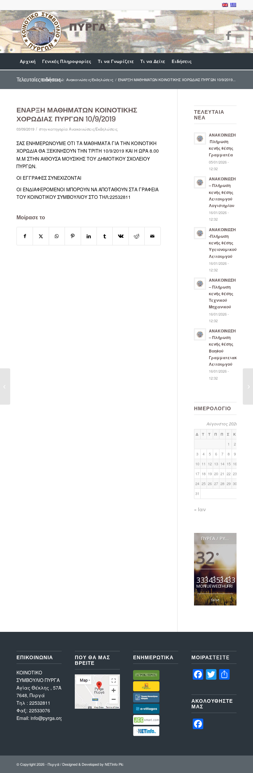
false (215, 599)
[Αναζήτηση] (233, 61)
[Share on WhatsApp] (57, 236)
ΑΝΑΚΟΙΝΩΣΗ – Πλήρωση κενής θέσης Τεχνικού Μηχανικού (222, 293)
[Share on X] (40, 236)
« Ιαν (200, 509)
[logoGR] (62, 31)
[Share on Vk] (120, 236)
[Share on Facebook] (25, 236)
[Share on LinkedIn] (89, 236)
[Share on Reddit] (136, 236)
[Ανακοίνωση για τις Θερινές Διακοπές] (5, 386)
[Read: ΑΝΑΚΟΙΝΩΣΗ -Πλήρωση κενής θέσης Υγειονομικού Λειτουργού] (200, 233)
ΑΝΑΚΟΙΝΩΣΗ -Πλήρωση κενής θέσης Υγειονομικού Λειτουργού (223, 243)
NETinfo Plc (114, 764)
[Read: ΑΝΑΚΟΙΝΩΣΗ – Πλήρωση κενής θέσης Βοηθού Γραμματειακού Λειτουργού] (200, 334)
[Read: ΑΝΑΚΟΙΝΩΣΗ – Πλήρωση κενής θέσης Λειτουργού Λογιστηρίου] (200, 182)
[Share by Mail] (152, 236)
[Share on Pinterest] (72, 236)
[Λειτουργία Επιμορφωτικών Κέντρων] (248, 386)
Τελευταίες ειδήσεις (38, 79)
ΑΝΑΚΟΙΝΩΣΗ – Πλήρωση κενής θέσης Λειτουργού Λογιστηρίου (222, 192)
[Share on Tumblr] (104, 236)
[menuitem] (27, 61)
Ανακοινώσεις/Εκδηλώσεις (93, 129)
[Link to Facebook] (228, 35)
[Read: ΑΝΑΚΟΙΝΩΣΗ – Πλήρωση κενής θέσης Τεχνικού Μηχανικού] (200, 284)
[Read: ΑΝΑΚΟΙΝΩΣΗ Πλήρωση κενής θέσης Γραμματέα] (200, 138)
